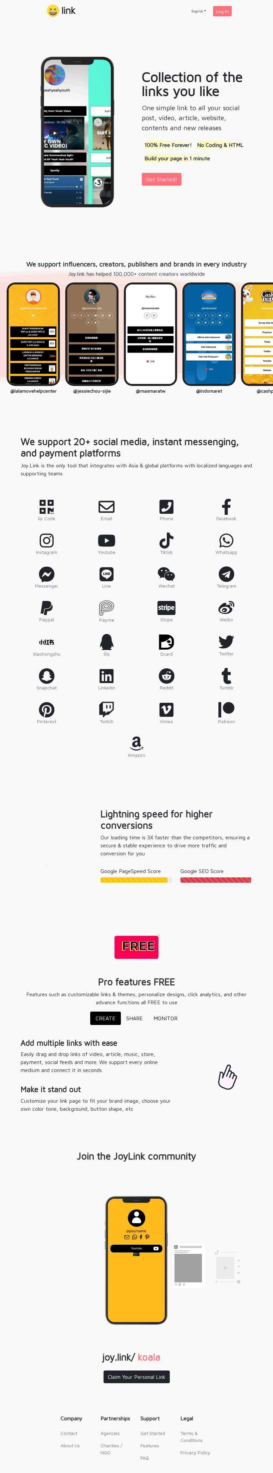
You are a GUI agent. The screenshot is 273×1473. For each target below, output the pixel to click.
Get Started (152, 1433)
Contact (69, 1433)
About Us (70, 1445)
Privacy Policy (195, 1452)
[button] (61, 11)
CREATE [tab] (106, 1018)
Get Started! (161, 179)
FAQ (144, 1458)
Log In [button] (222, 11)
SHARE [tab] (134, 1018)
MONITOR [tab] (165, 1018)
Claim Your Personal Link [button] (136, 1377)
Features (149, 1445)
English (197, 11)
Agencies (110, 1433)
